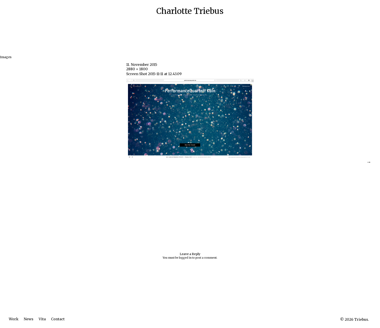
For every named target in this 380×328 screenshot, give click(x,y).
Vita (42, 319)
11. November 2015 (141, 64)
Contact (58, 319)
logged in (185, 257)
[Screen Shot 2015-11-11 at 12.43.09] (190, 157)
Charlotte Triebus (189, 11)
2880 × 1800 (137, 69)
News (28, 319)
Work (13, 319)
